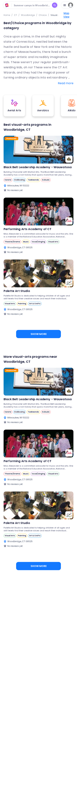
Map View (66, 15)
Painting (22, 303)
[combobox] (30, 5)
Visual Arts (53, 241)
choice (43, 15)
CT (15, 15)
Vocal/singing (38, 241)
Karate (8, 180)
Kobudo (46, 180)
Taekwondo (33, 180)
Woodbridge (28, 15)
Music (26, 241)
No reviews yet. (15, 190)
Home (7, 15)
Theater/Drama (12, 241)
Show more (39, 334)
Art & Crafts (34, 303)
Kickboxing (19, 180)
